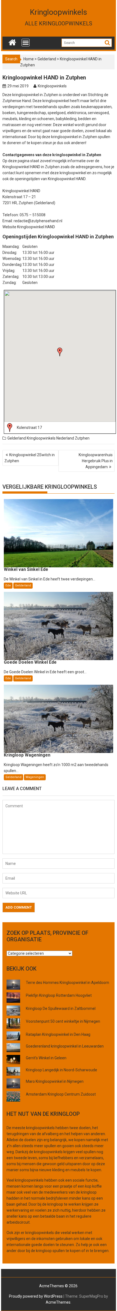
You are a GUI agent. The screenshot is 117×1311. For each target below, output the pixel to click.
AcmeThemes (58, 1302)
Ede (8, 585)
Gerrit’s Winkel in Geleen (46, 1058)
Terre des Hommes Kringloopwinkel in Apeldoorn (67, 982)
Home (28, 59)
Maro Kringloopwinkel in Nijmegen (55, 1081)
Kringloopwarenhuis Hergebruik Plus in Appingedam (96, 461)
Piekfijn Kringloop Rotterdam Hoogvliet (59, 995)
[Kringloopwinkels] (12, 41)
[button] (59, 351)
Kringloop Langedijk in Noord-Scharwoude (61, 1070)
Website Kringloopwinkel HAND (28, 227)
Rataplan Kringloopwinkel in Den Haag (58, 1034)
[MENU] (25, 42)
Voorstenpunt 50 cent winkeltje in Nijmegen (63, 1021)
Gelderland (47, 59)
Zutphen (82, 438)
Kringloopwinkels (58, 12)
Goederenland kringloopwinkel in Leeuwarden (65, 1046)
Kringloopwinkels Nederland (50, 438)
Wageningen (35, 777)
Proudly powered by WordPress (36, 1296)
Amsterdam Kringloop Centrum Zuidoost (61, 1094)
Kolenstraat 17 (29, 427)
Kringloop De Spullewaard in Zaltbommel (61, 1008)
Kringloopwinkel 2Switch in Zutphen (29, 458)
